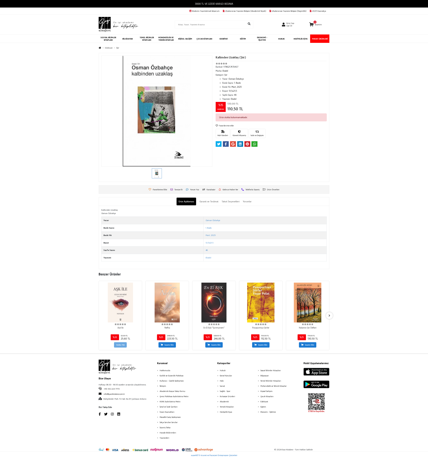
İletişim (163, 386)
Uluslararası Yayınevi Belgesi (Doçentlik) (289, 11)
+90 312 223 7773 (111, 389)
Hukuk (223, 370)
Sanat (222, 386)
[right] (329, 315)
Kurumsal (162, 363)
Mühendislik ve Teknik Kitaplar (273, 386)
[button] (315, 24)
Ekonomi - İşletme (268, 412)
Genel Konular (226, 375)
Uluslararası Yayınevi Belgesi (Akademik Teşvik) (245, 11)
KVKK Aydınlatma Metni (170, 401)
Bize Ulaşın (105, 378)
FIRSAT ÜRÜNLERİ (320, 38)
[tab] (186, 201)
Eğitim (263, 406)
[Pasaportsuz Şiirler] (261, 302)
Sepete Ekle (169, 345)
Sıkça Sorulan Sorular (169, 422)
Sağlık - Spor (225, 391)
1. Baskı (209, 228)
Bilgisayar (264, 375)
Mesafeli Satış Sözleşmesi (170, 417)
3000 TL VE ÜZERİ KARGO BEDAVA (214, 3)
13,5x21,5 (209, 242)
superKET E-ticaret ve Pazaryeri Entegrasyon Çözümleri (214, 455)
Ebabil (208, 257)
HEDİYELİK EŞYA (300, 38)
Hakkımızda (165, 370)
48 (207, 250)
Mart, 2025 (211, 235)
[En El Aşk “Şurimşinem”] (214, 302)
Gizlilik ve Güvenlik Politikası (171, 375)
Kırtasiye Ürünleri (227, 396)
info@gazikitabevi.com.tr (114, 394)
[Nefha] (167, 302)
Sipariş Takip (165, 427)
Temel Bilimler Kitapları (270, 381)
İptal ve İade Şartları (169, 406)
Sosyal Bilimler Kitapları (270, 370)
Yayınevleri (164, 438)
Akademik (224, 401)
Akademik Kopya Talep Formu (172, 391)
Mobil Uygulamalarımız (316, 363)
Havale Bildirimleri (168, 432)
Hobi (222, 381)
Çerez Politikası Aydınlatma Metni (174, 396)
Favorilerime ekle (226, 125)
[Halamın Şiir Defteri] (308, 302)
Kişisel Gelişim (266, 391)
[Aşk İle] (120, 302)
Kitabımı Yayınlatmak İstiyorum (206, 11)
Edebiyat (264, 401)
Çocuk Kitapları (267, 396)
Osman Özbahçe (213, 220)
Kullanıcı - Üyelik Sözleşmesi (172, 381)
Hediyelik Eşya (226, 412)
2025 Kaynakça (319, 11)
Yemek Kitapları (227, 406)
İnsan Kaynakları (167, 412)
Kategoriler (223, 363)
